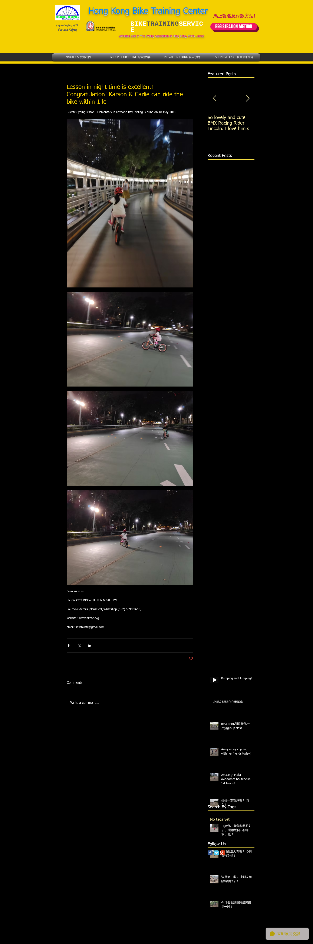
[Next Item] (248, 98)
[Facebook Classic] (210, 852)
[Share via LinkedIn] (90, 645)
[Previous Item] (214, 98)
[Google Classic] (222, 852)
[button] (78, 57)
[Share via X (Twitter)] (79, 645)
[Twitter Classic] (216, 852)
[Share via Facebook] (69, 645)
